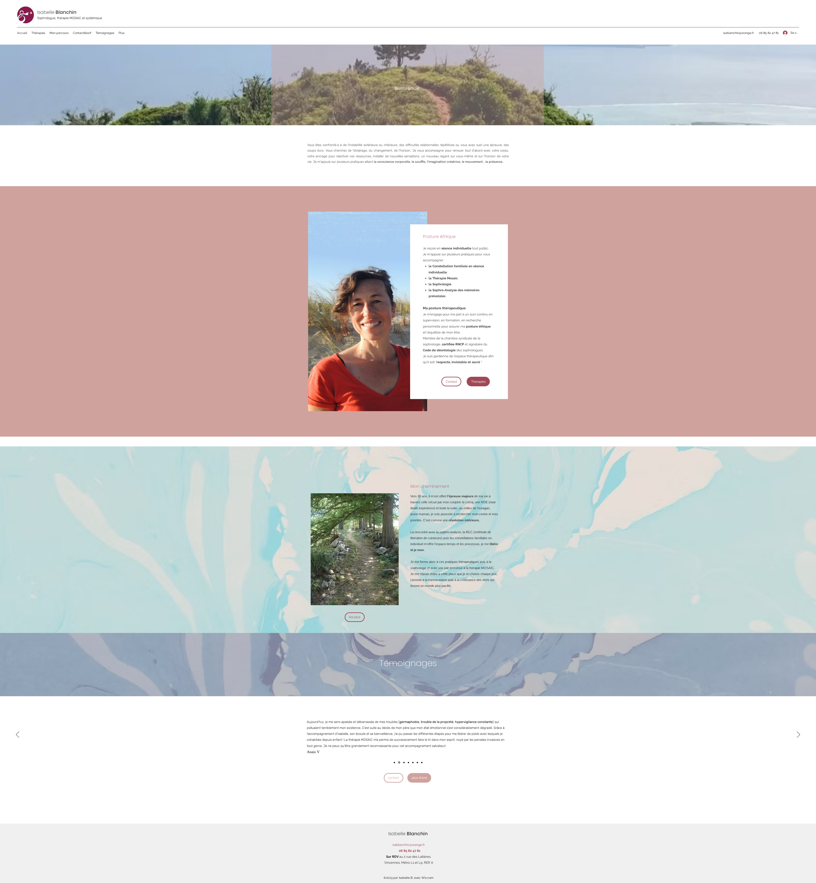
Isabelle (45, 12)
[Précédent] (17, 734)
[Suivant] (798, 734)
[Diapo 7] (399, 762)
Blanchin (418, 833)
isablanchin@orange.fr (738, 33)
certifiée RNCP (453, 344)
